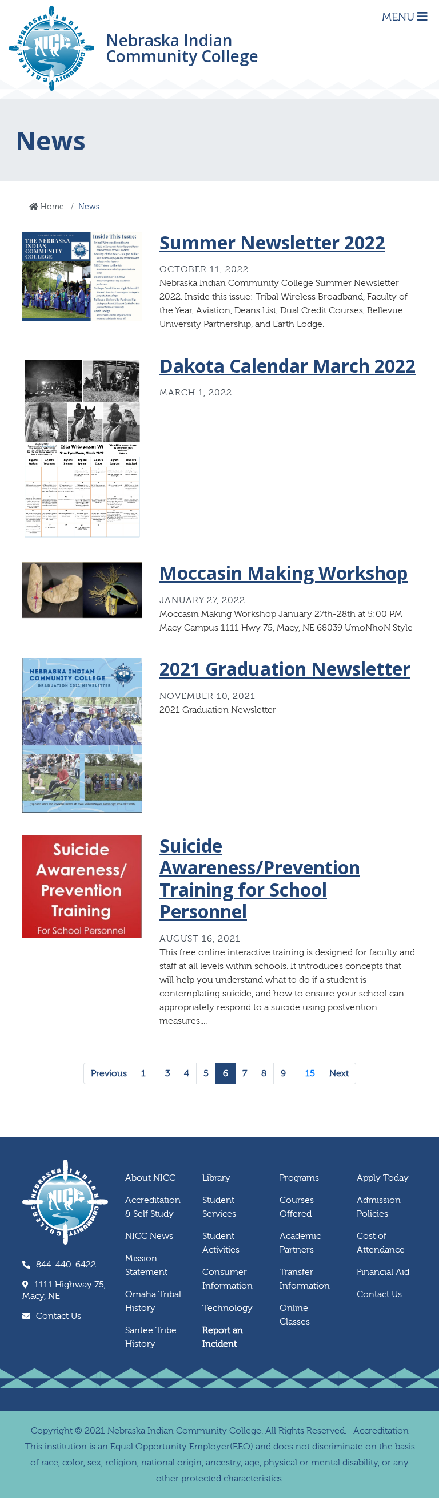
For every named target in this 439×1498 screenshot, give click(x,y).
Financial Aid (383, 1272)
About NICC (150, 1178)
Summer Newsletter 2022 (272, 242)
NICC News (149, 1236)
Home (51, 207)
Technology (227, 1308)
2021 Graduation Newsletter (284, 668)
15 (310, 1073)
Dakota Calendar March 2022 (287, 365)
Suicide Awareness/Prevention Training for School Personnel (259, 878)
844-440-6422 (66, 1264)
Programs (299, 1178)
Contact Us (58, 1316)
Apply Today (383, 1178)
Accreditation (381, 1431)
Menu (399, 16)
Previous (109, 1073)
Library (216, 1178)
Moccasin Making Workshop (283, 572)
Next (339, 1073)
